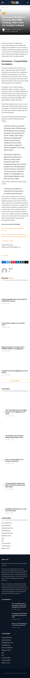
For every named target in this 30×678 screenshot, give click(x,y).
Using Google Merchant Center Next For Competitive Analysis (14, 300)
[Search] (27, 2)
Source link (5, 255)
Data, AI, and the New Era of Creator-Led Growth (14, 460)
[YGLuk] (15, 2)
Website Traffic (6, 548)
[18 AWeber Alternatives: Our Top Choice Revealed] (15, 499)
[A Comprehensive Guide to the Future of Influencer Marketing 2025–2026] (15, 473)
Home (3, 7)
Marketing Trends (6, 535)
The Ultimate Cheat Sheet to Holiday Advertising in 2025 (14, 436)
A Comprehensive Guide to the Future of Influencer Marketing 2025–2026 (15, 485)
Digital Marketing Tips (7, 528)
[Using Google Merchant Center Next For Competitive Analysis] (15, 289)
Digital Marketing (6, 525)
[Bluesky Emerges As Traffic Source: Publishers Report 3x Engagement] (15, 337)
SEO (7, 7)
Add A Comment (15, 380)
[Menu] (3, 2)
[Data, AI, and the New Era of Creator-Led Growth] (15, 449)
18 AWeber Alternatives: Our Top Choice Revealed (15, 509)
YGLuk (8, 29)
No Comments (7, 31)
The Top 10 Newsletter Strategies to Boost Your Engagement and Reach (16, 411)
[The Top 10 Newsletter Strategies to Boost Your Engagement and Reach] (15, 400)
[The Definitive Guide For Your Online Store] (15, 313)
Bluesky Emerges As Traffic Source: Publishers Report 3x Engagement (13, 348)
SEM (3, 538)
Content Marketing (7, 523)
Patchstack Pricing (7, 241)
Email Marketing (6, 530)
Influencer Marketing (7, 533)
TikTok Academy (6, 543)
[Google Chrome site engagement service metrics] (15, 361)
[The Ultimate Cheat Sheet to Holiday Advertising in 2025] (15, 426)
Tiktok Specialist (6, 545)
